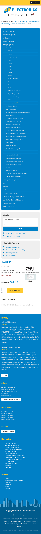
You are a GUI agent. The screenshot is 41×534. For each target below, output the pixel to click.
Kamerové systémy (9, 34)
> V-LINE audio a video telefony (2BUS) (16, 173)
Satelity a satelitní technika (20, 521)
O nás (7, 486)
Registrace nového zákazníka (15, 233)
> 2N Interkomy (9, 48)
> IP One (9, 60)
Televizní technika (10, 451)
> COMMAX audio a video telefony (15, 118)
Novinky (5, 186)
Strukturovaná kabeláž (10, 193)
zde (8, 370)
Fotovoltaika (8, 465)
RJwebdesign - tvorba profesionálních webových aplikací (20, 530)
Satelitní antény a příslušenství (13, 200)
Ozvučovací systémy (11, 463)
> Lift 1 (8, 81)
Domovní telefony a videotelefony (17, 524)
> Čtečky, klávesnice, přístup (13, 121)
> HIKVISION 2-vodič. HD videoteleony (15, 133)
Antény (34, 521)
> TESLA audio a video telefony (14, 164)
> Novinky (7, 152)
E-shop (7, 478)
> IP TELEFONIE (9, 143)
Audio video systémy (11, 453)
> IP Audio (9, 51)
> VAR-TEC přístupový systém (13, 176)
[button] (35, 2)
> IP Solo (9, 63)
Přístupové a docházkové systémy (15, 455)
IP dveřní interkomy (9, 31)
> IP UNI (9, 69)
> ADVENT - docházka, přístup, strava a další (17, 112)
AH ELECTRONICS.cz (27, 511)
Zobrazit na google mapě (11, 399)
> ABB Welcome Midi (10, 109)
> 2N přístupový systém (11, 106)
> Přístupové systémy (13, 97)
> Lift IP (9, 87)
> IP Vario (9, 72)
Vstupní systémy (34, 21)
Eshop (25, 21)
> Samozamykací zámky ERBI (13, 158)
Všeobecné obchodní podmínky (14, 480)
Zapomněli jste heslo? (13, 236)
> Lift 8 (8, 84)
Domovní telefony (10, 461)
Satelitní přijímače (9, 203)
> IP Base (9, 54)
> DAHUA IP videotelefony (12, 124)
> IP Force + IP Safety (13, 57)
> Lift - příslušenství (12, 78)
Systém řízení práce (20, 515)
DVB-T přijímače (8, 207)
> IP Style (9, 66)
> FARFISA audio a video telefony (14, 130)
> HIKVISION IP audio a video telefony (15, 136)
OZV (4, 190)
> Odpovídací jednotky (13, 94)
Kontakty (7, 489)
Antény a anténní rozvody (12, 447)
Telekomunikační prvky (18, 24)
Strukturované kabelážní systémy (15, 457)
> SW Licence (10, 100)
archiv (5, 375)
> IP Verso (9, 75)
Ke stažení (8, 484)
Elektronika (6, 38)
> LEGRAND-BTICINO (10, 146)
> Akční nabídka (9, 115)
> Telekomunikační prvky (14, 103)
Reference (8, 482)
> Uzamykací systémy (11, 170)
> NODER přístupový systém (13, 149)
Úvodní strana (17, 21)
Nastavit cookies (8, 431)
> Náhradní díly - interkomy (14, 91)
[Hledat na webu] (27, 15)
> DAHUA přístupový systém (13, 127)
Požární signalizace (9, 41)
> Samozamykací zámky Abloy (13, 155)
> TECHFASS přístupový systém (14, 161)
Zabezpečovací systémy (11, 180)
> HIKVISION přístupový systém (14, 140)
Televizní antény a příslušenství (13, 196)
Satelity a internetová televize (14, 449)
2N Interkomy (5, 24)
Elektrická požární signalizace (13, 459)
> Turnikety (8, 167)
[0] (32, 15)
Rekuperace (8, 467)
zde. (8, 342)
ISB (4, 183)
